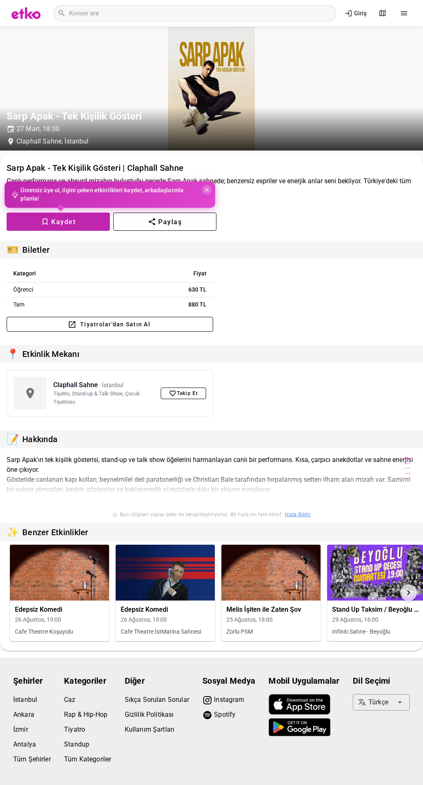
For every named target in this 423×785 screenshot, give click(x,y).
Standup (76, 744)
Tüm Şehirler (32, 759)
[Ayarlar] (404, 13)
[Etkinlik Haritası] (382, 13)
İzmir (20, 729)
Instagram (228, 700)
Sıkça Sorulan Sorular (157, 700)
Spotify (223, 714)
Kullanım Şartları (150, 729)
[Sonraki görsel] (408, 592)
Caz (69, 700)
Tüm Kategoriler (87, 759)
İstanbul (25, 700)
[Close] (206, 190)
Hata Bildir (297, 514)
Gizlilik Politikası (149, 714)
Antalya (24, 744)
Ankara (23, 714)
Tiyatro (74, 729)
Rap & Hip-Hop (85, 714)
